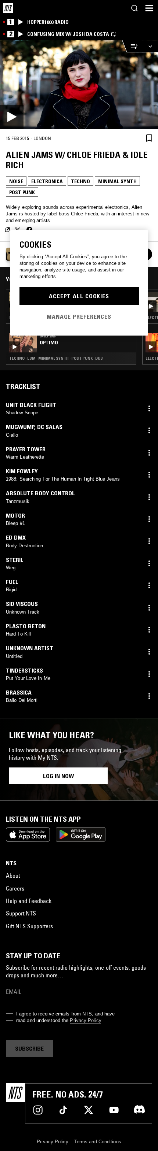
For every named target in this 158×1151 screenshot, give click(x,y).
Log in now (58, 776)
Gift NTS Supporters (29, 926)
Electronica (47, 181)
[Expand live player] (150, 46)
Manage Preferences (79, 316)
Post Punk (22, 192)
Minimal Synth (117, 181)
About (13, 875)
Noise (16, 181)
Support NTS (21, 913)
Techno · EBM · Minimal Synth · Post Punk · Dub (56, 358)
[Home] (8, 8)
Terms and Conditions (97, 1141)
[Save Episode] (149, 138)
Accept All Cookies (79, 296)
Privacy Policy (85, 1020)
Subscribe (29, 1048)
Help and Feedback (28, 900)
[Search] (134, 8)
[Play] (79, 84)
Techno (80, 181)
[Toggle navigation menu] (149, 8)
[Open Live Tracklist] (132, 46)
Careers (15, 888)
